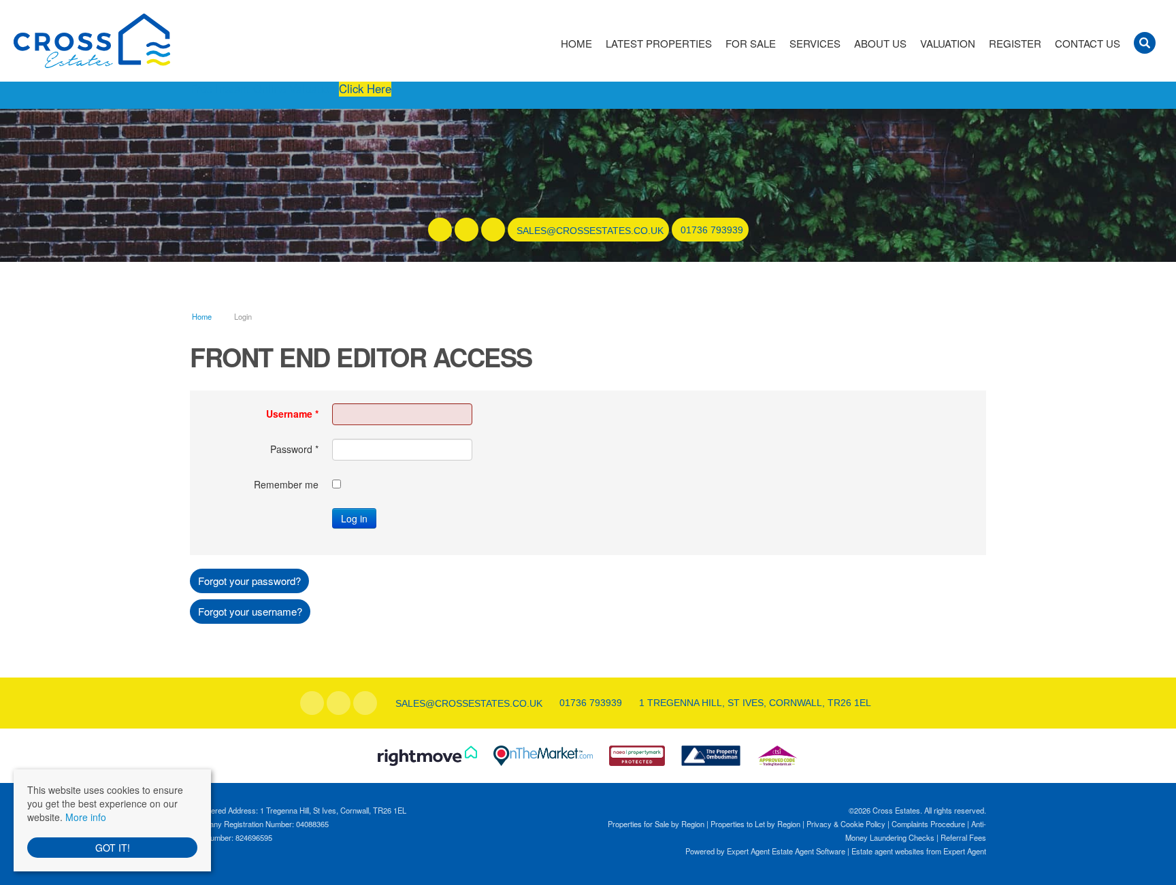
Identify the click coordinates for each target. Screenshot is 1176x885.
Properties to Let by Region (755, 823)
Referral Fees (963, 837)
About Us (880, 43)
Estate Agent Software (808, 851)
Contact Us (1087, 43)
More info (85, 817)
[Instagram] (493, 230)
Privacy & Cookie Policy (845, 823)
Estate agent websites (887, 851)
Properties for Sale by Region (656, 823)
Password (294, 449)
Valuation (947, 43)
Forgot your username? (250, 611)
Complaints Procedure (928, 823)
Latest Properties (659, 43)
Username (292, 413)
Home (576, 43)
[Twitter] (466, 230)
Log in (354, 518)
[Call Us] (679, 229)
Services (814, 43)
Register (1015, 43)
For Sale (750, 43)
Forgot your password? (249, 580)
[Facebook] (440, 230)
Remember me (286, 484)
